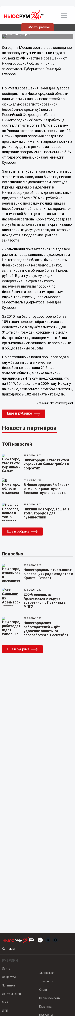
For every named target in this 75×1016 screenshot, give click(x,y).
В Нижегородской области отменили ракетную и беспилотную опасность (46, 489)
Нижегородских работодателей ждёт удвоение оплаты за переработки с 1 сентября (46, 629)
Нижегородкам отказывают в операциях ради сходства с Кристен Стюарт (48, 574)
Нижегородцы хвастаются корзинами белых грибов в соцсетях (46, 464)
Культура (45, 1006)
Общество (9, 977)
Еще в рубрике (19, 413)
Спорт (43, 989)
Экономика (46, 972)
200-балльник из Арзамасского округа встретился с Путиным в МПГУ (45, 600)
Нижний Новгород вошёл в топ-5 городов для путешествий (46, 513)
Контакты (8, 948)
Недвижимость (49, 998)
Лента (6, 968)
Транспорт (46, 981)
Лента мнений (11, 994)
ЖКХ (5, 1002)
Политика (8, 985)
